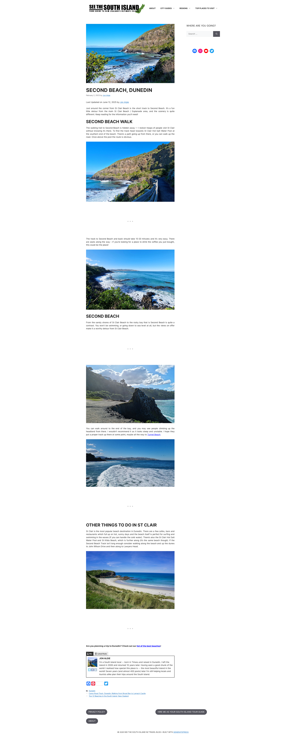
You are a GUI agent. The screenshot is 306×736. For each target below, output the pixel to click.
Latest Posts (102, 654)
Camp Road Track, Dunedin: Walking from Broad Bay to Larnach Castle (117, 693)
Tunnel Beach (153, 434)
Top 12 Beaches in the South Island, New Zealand (109, 696)
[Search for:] (199, 34)
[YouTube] (206, 51)
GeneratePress (181, 732)
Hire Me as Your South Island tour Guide (181, 712)
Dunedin (92, 691)
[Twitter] (89, 670)
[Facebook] (92, 670)
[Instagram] (95, 670)
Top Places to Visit (205, 8)
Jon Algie (124, 102)
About (152, 8)
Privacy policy (96, 712)
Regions (184, 8)
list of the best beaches (148, 646)
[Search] (216, 34)
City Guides (166, 8)
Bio (90, 654)
